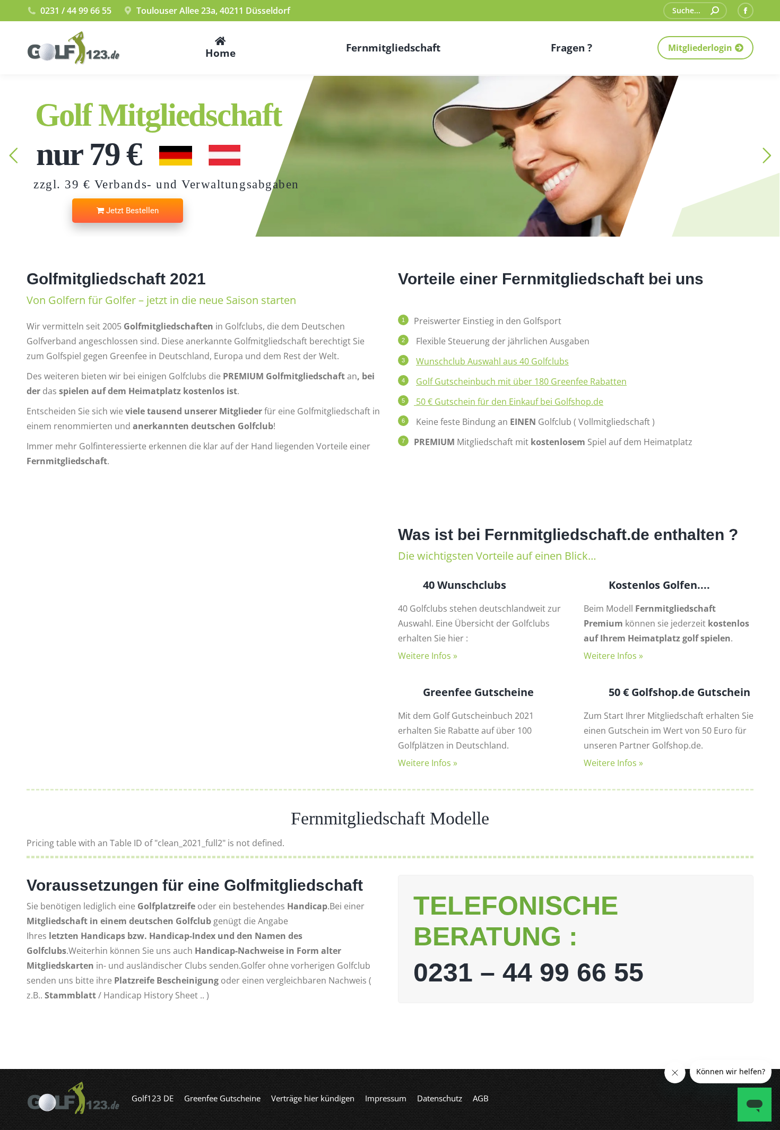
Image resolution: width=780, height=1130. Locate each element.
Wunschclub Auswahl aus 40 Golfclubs (492, 361)
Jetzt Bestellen (131, 210)
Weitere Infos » (427, 656)
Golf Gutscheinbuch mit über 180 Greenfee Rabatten (521, 381)
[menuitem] (220, 47)
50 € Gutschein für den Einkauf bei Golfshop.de (508, 401)
